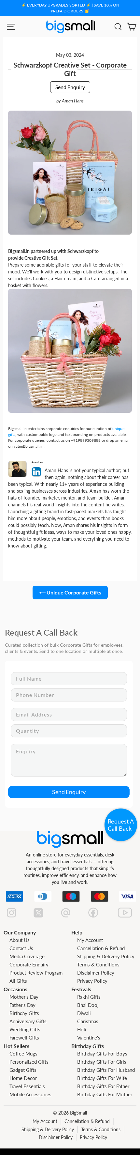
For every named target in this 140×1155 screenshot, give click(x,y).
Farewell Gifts (24, 1037)
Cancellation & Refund (101, 948)
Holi (81, 1029)
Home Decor (23, 1078)
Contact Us (21, 948)
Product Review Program (36, 973)
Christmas (87, 1021)
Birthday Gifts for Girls (101, 1062)
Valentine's (88, 1037)
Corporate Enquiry (29, 964)
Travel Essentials (27, 1086)
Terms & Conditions (98, 964)
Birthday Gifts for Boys (102, 1053)
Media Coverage (27, 956)
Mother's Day (23, 997)
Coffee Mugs (23, 1053)
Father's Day (22, 1005)
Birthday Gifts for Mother (104, 1094)
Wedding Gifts (24, 1029)
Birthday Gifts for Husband (106, 1070)
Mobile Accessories (30, 1094)
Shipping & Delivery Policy (105, 956)
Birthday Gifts (24, 1013)
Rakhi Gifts (89, 997)
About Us (19, 940)
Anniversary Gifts (28, 1021)
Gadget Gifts (22, 1070)
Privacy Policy (92, 981)
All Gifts (18, 981)
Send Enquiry (70, 87)
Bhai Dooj (88, 1005)
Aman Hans (73, 100)
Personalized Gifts (29, 1062)
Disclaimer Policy (95, 973)
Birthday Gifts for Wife (102, 1078)
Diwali (84, 1013)
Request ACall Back (121, 825)
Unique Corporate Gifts (73, 592)
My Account (90, 940)
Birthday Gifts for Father (103, 1086)
